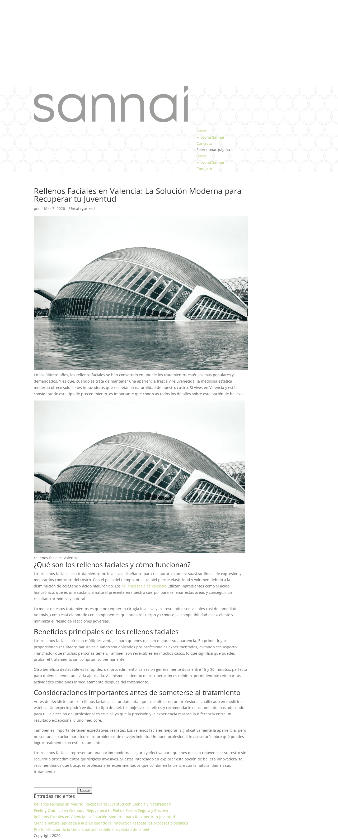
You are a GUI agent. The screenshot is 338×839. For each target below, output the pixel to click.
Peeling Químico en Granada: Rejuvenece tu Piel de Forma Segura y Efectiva (101, 810)
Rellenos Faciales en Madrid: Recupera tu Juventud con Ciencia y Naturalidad (102, 804)
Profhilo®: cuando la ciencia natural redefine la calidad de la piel (91, 829)
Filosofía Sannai (210, 137)
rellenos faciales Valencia (144, 586)
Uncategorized (82, 208)
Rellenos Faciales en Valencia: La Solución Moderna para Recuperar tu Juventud (104, 816)
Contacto (204, 143)
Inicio (201, 130)
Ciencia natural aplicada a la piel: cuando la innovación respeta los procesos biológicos (111, 823)
